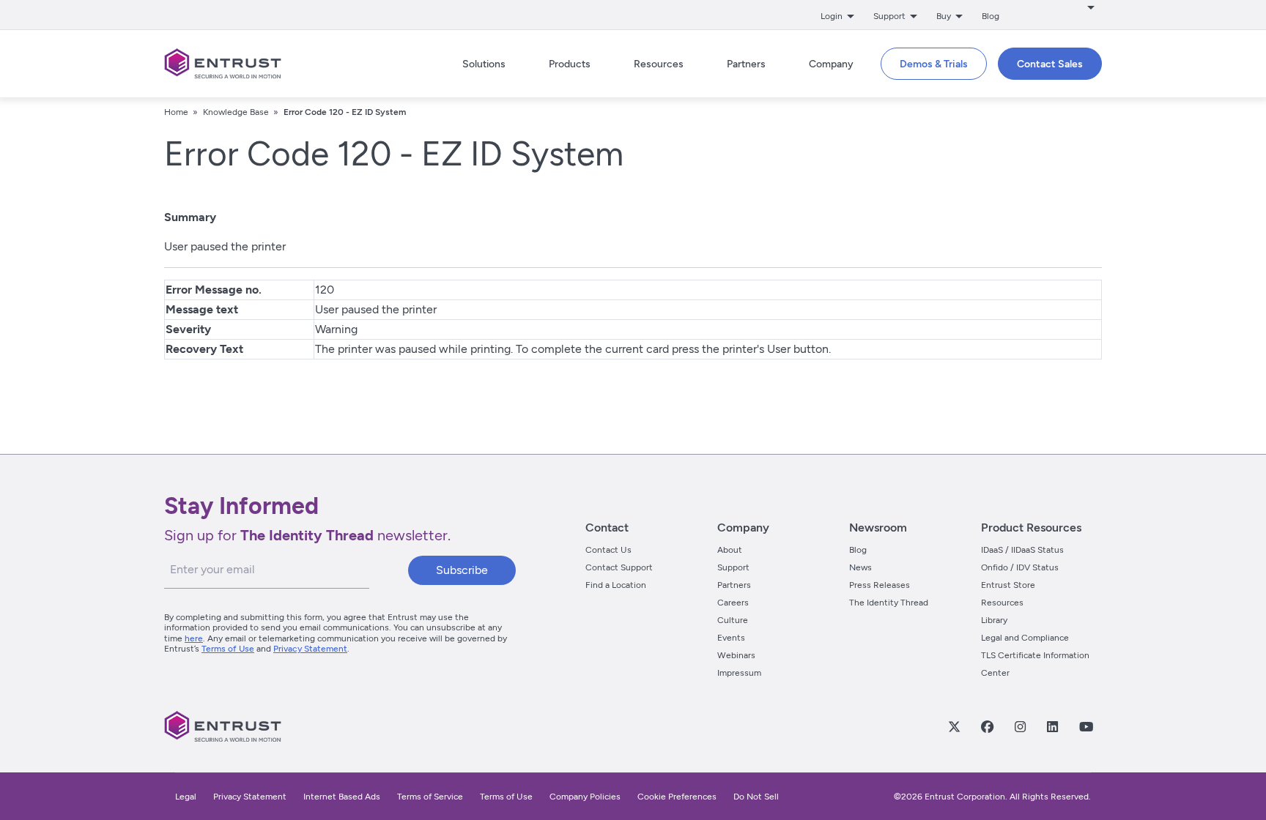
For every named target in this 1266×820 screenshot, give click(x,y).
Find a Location (615, 585)
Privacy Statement (310, 649)
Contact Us (608, 550)
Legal (185, 796)
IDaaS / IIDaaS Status (1022, 550)
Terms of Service (430, 796)
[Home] (222, 63)
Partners (734, 585)
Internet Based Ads (341, 796)
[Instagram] (1020, 726)
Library (994, 620)
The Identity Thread (888, 602)
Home (176, 112)
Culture (732, 620)
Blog (990, 16)
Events (731, 638)
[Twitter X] (954, 726)
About (729, 550)
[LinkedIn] (1052, 726)
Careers (733, 602)
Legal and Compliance (1025, 638)
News (860, 567)
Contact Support (619, 567)
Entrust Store (1008, 585)
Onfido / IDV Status (1020, 567)
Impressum (739, 673)
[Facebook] (986, 726)
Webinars (736, 655)
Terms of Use (227, 649)
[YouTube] (1086, 726)
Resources (1002, 602)
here (194, 638)
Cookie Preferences (677, 796)
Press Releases (879, 585)
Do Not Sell (756, 796)
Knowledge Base (236, 112)
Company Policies (585, 796)
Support (733, 567)
